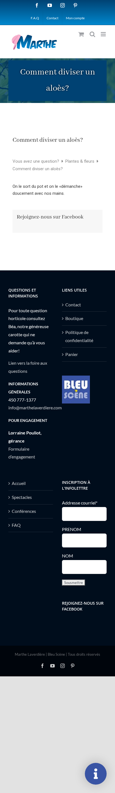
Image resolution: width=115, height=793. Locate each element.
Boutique (74, 318)
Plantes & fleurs (80, 161)
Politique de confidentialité (79, 336)
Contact (73, 304)
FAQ (16, 525)
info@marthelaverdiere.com (35, 407)
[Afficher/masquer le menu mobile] (104, 34)
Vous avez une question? (36, 161)
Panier (71, 354)
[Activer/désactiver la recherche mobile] (92, 34)
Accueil (19, 483)
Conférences (24, 511)
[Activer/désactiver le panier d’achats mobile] (81, 34)
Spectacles (22, 497)
